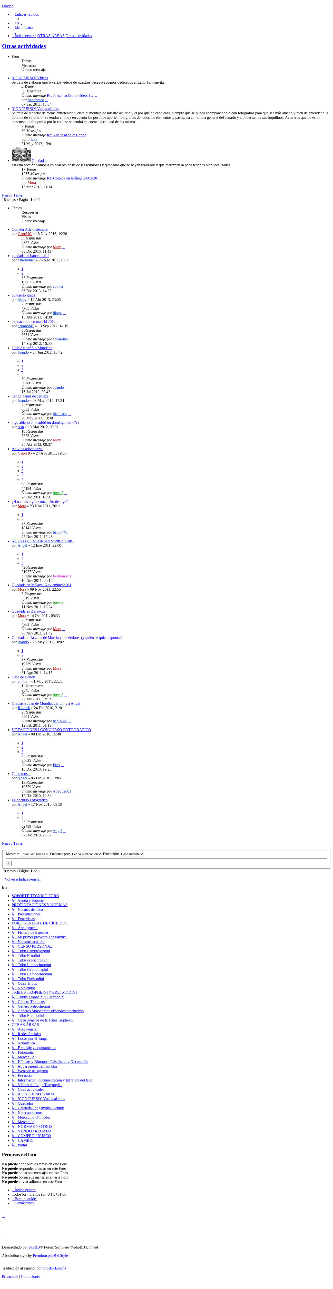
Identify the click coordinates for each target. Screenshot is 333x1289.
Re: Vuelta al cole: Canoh (66, 135)
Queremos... (21, 774)
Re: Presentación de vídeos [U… (72, 95)
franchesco (36, 100)
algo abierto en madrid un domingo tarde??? (45, 422)
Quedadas (39, 161)
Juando (23, 352)
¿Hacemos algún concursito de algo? (40, 501)
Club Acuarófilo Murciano (32, 348)
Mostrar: (13, 854)
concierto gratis (23, 295)
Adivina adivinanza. (27, 449)
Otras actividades (24, 46)
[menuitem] (17, 23)
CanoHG (25, 234)
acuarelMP (26, 326)
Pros (56, 765)
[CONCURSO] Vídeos (30, 78)
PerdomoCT (62, 576)
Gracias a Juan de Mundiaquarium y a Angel (46, 703)
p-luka (32, 139)
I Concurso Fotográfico (30, 800)
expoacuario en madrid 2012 (34, 321)
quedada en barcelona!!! (30, 256)
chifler (23, 681)
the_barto (60, 414)
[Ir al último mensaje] (63, 247)
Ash (21, 427)
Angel (22, 545)
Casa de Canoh (23, 677)
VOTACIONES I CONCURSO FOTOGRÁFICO (51, 730)
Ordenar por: (60, 854)
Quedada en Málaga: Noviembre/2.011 (41, 585)
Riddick (24, 708)
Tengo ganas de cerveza (30, 396)
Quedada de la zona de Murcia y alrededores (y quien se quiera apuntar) (67, 637)
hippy (22, 299)
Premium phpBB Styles (51, 1255)
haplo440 (60, 532)
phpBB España (54, 1268)
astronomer (26, 260)
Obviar (7, 6)
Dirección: (111, 854)
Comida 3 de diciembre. (30, 229)
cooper (58, 286)
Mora (32, 182)
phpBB (34, 1247)
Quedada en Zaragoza (29, 611)
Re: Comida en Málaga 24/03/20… (74, 178)
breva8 (58, 493)
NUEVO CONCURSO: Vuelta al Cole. (43, 541)
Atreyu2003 (62, 791)
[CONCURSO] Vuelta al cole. (35, 109)
